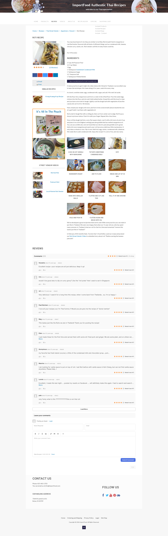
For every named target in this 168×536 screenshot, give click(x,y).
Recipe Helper (83, 21)
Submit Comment (128, 460)
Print (40, 84)
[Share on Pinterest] (50, 75)
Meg (40, 319)
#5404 (56, 277)
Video (58, 434)
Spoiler (63, 434)
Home (36, 21)
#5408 (57, 333)
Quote (46, 434)
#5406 (63, 305)
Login (51, 421)
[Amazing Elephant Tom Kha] (48, 134)
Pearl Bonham (43, 305)
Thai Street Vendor (52, 31)
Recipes (54, 21)
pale (40, 395)
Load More (84, 409)
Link (51, 434)
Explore (94, 21)
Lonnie (41, 379)
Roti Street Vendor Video (78, 236)
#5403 (60, 263)
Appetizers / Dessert (68, 31)
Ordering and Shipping (74, 518)
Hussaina (42, 263)
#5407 (56, 319)
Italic (39, 434)
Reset (53, 454)
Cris (40, 277)
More (40, 339)
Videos (62, 21)
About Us (71, 21)
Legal (97, 518)
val (40, 291)
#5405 (55, 291)
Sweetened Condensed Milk (85, 70)
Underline (42, 434)
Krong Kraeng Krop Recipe (54, 96)
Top (132, 467)
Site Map (104, 518)
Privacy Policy (89, 518)
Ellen (40, 333)
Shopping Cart (105, 21)
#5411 (58, 379)
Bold (35, 434)
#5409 (62, 349)
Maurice (41, 363)
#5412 (56, 395)
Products (45, 21)
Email (40, 81)
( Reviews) (53, 67)
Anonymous (43, 349)
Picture (54, 434)
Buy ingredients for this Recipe (83, 81)
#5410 (59, 363)
